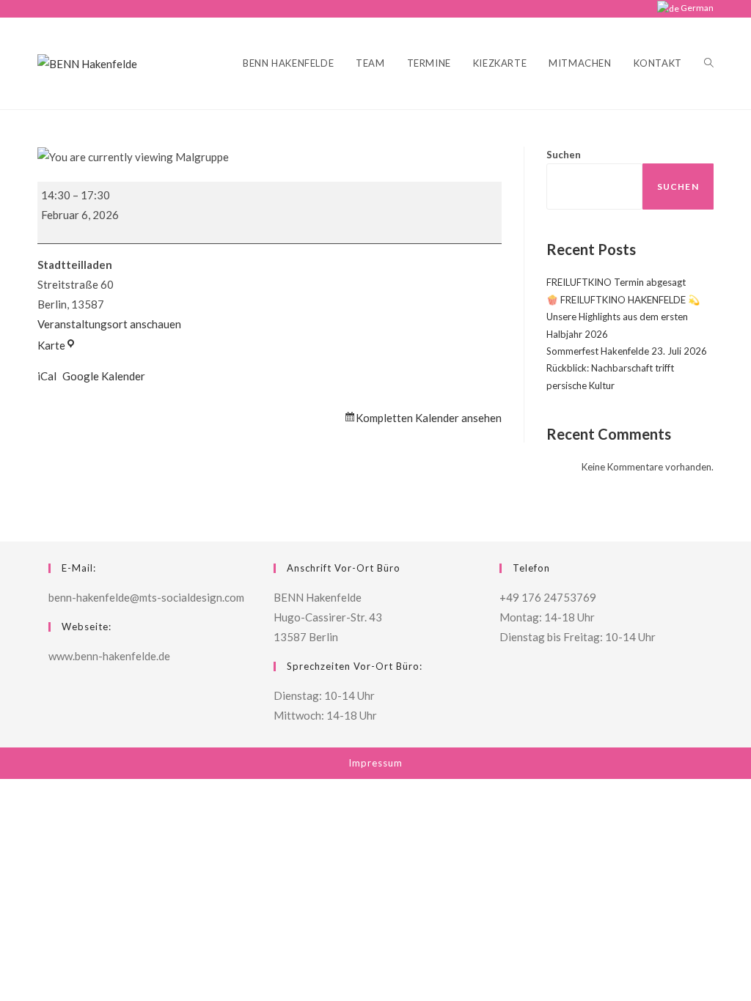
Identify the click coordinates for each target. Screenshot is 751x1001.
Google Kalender (103, 376)
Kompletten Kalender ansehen (429, 417)
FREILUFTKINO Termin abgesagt (616, 282)
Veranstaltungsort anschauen (109, 323)
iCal (46, 376)
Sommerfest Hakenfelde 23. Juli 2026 (626, 351)
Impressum (375, 763)
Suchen (563, 154)
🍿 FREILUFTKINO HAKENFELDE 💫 (623, 300)
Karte (56, 345)
